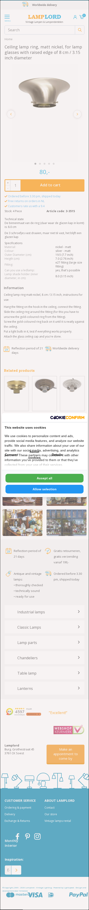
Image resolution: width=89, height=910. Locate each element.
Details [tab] (57, 454)
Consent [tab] (11, 454)
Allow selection (45, 489)
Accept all (44, 478)
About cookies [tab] (34, 454)
